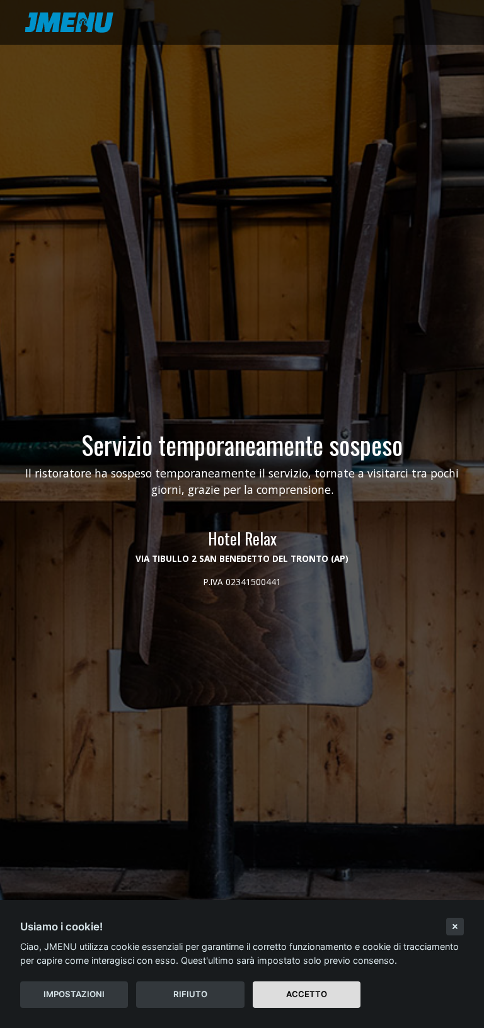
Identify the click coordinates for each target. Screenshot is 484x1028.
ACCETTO (306, 994)
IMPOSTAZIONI (74, 994)
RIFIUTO (190, 994)
